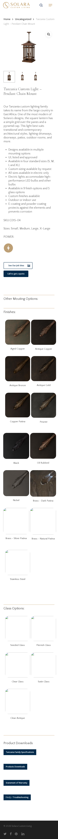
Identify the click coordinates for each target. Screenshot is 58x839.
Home (7, 19)
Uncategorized (23, 19)
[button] (50, 5)
